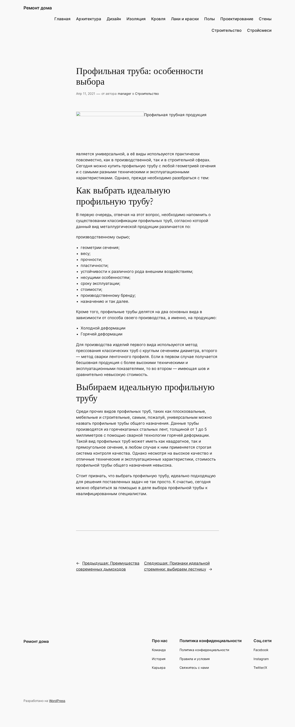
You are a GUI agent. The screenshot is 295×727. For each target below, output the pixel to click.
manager (124, 93)
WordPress (57, 701)
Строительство (147, 93)
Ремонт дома (38, 8)
